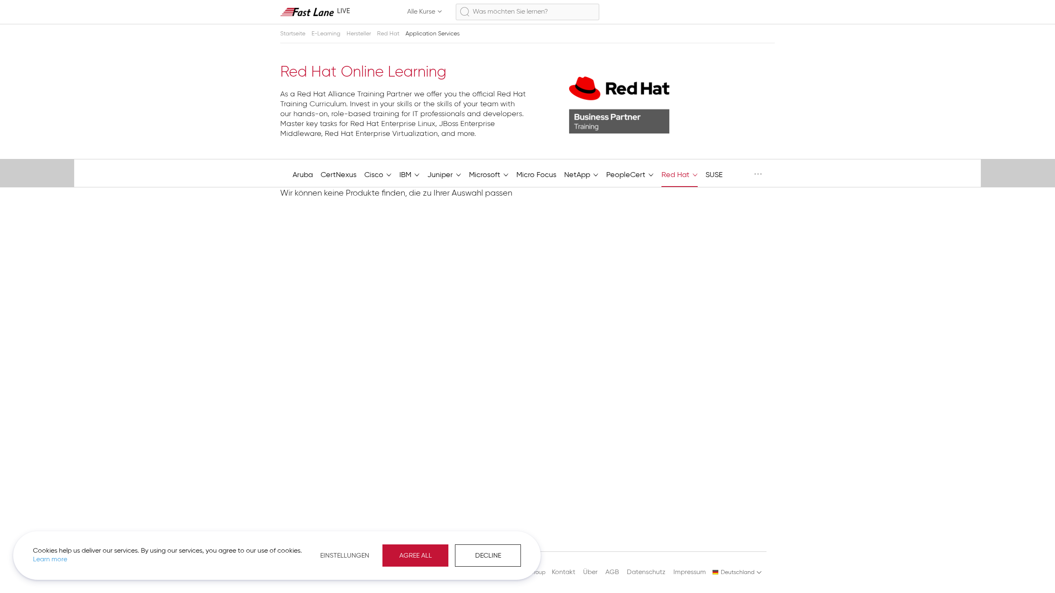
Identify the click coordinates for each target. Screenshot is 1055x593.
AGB (612, 572)
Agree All (415, 556)
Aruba (303, 175)
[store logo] (315, 12)
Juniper (441, 175)
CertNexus (338, 175)
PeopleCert (626, 175)
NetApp (578, 175)
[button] (737, 572)
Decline (488, 556)
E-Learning (327, 34)
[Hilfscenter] (731, 12)
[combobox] (527, 12)
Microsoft (485, 175)
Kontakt (563, 572)
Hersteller (360, 34)
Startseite (293, 34)
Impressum (689, 572)
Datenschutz (646, 572)
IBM (406, 175)
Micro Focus (536, 175)
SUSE (714, 175)
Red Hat (389, 34)
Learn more (50, 559)
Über (590, 572)
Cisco (374, 175)
